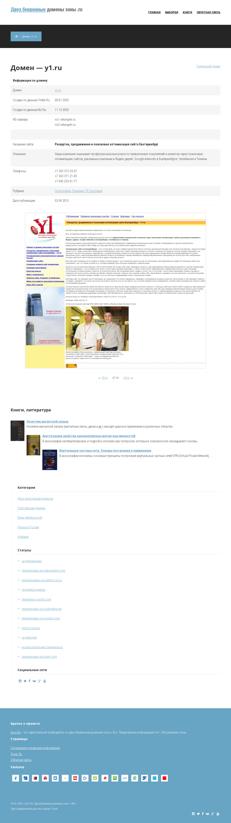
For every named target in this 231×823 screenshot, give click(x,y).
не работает (29, 637)
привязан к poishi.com (36, 599)
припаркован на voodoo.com (41, 618)
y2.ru (126, 377)
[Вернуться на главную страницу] (16, 36)
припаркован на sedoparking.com (43, 570)
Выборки (171, 12)
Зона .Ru (16, 754)
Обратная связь (208, 12)
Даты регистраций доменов (35, 498)
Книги (187, 12)
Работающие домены (31, 508)
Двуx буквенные (28, 9)
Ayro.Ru (16, 732)
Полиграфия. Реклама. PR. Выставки (78, 191)
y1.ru (58, 90)
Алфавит (23, 537)
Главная (154, 12)
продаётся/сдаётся (33, 589)
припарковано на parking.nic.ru (42, 580)
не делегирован (32, 561)
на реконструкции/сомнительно (42, 647)
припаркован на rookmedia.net (42, 609)
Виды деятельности (30, 517)
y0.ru (105, 377)
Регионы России (28, 527)
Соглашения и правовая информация (35, 748)
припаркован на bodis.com (39, 656)
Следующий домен (208, 66)
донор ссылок (31, 628)
